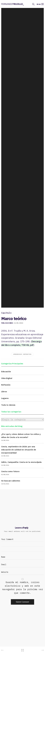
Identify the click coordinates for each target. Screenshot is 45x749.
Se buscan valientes (10, 480)
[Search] (33, 4)
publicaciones (7, 323)
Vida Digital (6, 378)
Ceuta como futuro (10, 471)
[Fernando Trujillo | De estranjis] (12, 3)
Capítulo (6, 313)
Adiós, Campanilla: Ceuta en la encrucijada (21, 462)
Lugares (5, 398)
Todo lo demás (8, 405)
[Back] (22, 650)
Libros (4, 391)
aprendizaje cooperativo (22, 354)
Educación (6, 371)
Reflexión (5, 385)
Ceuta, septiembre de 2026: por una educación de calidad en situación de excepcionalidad (18, 449)
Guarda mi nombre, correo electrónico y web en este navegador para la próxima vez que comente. (22, 587)
